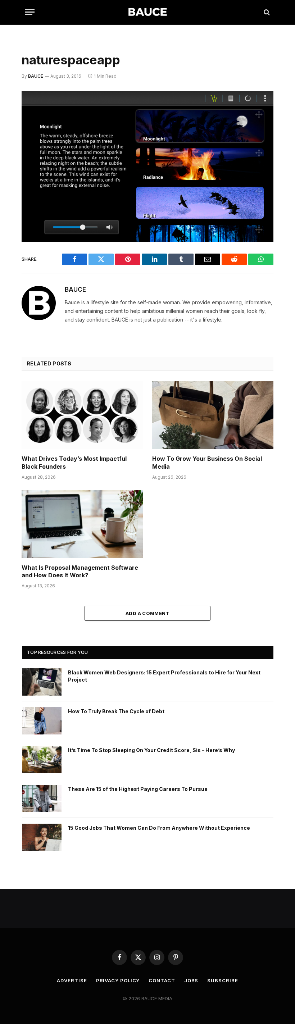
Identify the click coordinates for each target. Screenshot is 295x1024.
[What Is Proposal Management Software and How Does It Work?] (82, 524)
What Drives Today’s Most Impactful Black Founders (74, 462)
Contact (162, 980)
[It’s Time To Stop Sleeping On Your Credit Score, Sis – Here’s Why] (42, 759)
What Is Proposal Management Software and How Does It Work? (80, 571)
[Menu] (30, 12)
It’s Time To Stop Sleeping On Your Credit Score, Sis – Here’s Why (151, 750)
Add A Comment (147, 613)
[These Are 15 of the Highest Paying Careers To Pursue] (42, 798)
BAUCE (35, 76)
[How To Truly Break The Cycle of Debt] (42, 720)
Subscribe (222, 980)
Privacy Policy (118, 980)
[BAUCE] (147, 12)
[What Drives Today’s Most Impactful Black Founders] (82, 415)
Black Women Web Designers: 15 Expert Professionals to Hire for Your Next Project (164, 676)
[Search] (266, 12)
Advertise (72, 980)
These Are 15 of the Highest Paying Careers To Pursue (138, 789)
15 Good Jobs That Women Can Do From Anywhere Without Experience (159, 828)
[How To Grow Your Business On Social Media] (212, 415)
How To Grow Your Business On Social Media (207, 462)
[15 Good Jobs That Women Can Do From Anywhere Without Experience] (42, 837)
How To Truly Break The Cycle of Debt (116, 711)
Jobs (191, 980)
